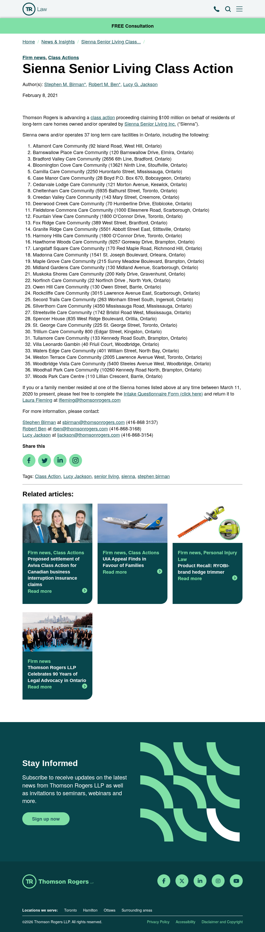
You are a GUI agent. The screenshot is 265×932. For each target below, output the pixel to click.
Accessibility (185, 921)
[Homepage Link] (57, 882)
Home (29, 41)
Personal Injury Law (207, 556)
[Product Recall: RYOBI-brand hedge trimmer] (207, 524)
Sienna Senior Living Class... (111, 41)
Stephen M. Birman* (65, 84)
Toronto (70, 910)
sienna (128, 476)
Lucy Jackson (37, 434)
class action (103, 117)
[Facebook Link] (164, 881)
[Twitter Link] (182, 881)
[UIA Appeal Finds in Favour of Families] (132, 524)
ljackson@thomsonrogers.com (88, 434)
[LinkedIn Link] (200, 881)
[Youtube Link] (236, 881)
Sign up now (46, 818)
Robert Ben (34, 428)
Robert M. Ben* (105, 84)
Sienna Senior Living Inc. (150, 123)
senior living (106, 476)
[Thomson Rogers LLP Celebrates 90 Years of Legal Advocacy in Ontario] (57, 632)
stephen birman (154, 476)
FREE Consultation (133, 25)
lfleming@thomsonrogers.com (90, 399)
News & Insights (58, 41)
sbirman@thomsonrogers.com (93, 422)
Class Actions (63, 57)
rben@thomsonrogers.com (80, 428)
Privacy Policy (158, 921)
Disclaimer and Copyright (222, 921)
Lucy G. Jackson (140, 84)
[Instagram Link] (218, 881)
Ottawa (109, 910)
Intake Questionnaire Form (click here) (163, 393)
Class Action (48, 476)
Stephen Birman (39, 422)
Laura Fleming (37, 399)
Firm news (34, 57)
